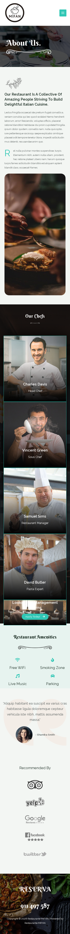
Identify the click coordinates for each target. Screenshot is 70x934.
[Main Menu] (62, 12)
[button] (35, 617)
